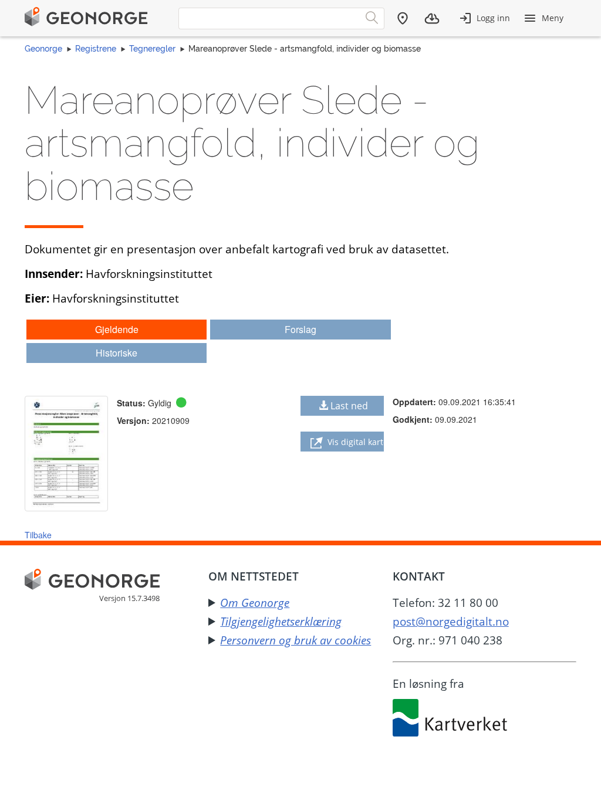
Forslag (300, 329)
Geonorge (43, 48)
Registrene (95, 48)
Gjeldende (117, 329)
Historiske (116, 352)
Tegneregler (152, 48)
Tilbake (38, 535)
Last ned (349, 405)
